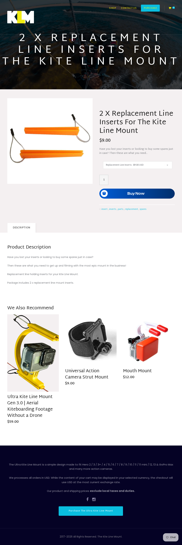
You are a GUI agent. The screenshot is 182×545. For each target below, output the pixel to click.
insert (104, 209)
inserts (112, 209)
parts (120, 209)
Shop (112, 8)
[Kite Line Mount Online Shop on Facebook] (87, 499)
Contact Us (128, 8)
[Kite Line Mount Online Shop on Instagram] (94, 499)
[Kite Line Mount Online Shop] (20, 17)
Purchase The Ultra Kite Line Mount (91, 511)
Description (21, 228)
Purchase (150, 8)
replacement (131, 209)
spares (143, 209)
